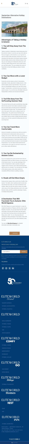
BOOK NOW (15, 233)
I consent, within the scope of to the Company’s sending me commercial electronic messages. (14, 257)
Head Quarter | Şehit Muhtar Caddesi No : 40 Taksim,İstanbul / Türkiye (12, 427)
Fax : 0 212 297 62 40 (17, 430)
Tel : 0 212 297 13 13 (6, 430)
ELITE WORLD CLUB (6, 241)
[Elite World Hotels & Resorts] (27, 4)
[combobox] (25, 4)
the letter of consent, (22, 255)
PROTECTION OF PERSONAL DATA (10, 244)
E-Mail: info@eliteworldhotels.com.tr (10, 431)
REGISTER (24, 251)
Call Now (15, 442)
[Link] (1, 3)
